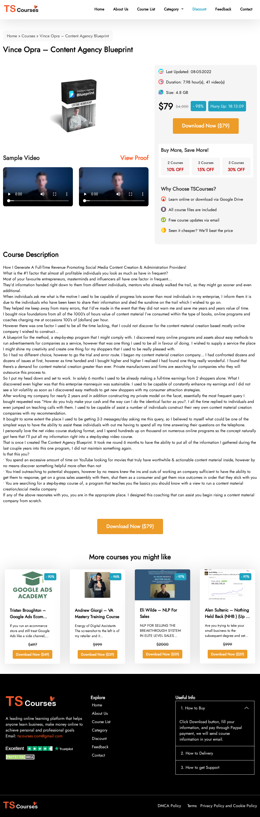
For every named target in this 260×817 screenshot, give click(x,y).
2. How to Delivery (197, 753)
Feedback (223, 9)
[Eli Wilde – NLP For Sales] (162, 599)
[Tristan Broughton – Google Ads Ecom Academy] (32, 599)
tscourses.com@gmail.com (40, 736)
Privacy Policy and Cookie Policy (228, 806)
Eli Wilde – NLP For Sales (158, 613)
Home (99, 9)
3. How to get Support (200, 767)
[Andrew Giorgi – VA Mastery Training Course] (97, 599)
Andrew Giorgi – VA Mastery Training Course (97, 613)
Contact (246, 9)
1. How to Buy (193, 708)
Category (174, 9)
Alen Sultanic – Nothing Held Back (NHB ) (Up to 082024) (227, 613)
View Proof (134, 157)
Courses (28, 36)
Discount (199, 9)
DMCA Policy (169, 806)
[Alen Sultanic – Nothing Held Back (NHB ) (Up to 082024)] (227, 599)
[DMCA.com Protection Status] (21, 758)
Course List (146, 9)
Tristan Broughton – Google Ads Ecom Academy (28, 613)
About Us (120, 9)
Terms (192, 806)
